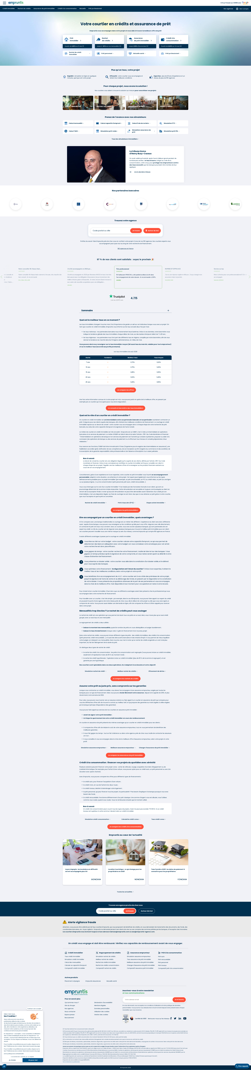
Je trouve (136, 231)
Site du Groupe (70, 1005)
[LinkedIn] (180, 1018)
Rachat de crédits (24, 9)
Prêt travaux (162, 965)
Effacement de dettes (156, 671)
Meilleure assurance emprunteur (122, 748)
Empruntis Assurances (93, 981)
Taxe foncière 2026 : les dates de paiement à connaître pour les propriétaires (168, 870)
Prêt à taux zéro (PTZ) (126, 503)
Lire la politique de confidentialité (14, 1054)
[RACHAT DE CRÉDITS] (109, 103)
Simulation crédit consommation (97, 819)
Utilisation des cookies (101, 1012)
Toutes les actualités (124, 892)
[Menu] (4, 3)
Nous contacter (70, 1012)
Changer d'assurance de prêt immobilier (141, 965)
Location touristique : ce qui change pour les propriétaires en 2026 (125, 870)
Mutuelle (83, 9)
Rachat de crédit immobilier (95, 503)
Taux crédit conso (157, 819)
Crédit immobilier (9, 9)
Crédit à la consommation (67, 9)
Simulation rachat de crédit (95, 671)
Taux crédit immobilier (72, 956)
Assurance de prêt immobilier (44, 9)
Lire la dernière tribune (142, 172)
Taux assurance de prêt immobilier (139, 959)
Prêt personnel (163, 962)
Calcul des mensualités (73, 962)
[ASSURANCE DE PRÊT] (141, 103)
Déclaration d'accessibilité (103, 1003)
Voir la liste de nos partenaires (71, 1062)
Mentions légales (100, 1005)
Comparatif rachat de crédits (106, 968)
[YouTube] (184, 1018)
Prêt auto (161, 957)
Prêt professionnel (95, 9)
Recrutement (69, 1018)
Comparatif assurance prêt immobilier (140, 968)
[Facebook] (171, 1018)
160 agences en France (125, 249)
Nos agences (228, 9)
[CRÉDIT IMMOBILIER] (78, 103)
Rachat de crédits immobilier (106, 962)
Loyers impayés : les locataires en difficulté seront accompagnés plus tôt (81, 870)
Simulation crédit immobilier (74, 959)
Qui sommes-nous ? (72, 1003)
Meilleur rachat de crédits (126, 671)
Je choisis (12, 1060)
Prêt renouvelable (164, 959)
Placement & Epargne (72, 981)
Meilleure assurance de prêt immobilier (140, 962)
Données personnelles (101, 1008)
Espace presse (70, 1015)
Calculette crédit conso (130, 819)
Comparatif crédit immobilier (75, 968)
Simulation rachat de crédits (105, 956)
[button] (4, 1066)
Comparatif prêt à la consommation (170, 968)
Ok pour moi (32, 1060)
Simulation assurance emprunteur (93, 748)
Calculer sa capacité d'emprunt (76, 965)
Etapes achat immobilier (155, 503)
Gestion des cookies (101, 1015)
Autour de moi (153, 231)
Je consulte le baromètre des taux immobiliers (125, 408)
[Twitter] (175, 1018)
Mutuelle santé (112, 981)
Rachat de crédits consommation (107, 965)
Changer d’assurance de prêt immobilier (153, 748)
